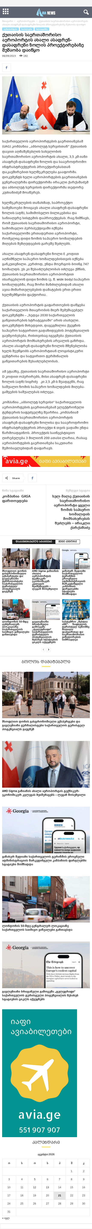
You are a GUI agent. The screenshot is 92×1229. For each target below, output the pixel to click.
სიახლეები (26, 29)
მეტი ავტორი (67, 542)
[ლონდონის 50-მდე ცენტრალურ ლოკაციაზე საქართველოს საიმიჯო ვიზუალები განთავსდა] (16, 609)
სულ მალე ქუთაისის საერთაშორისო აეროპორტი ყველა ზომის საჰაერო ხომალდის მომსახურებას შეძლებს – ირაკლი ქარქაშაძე (71, 512)
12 (34, 1187)
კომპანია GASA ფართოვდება (16, 498)
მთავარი (7, 21)
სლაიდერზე (42, 29)
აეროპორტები (26, 21)
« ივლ (6, 1218)
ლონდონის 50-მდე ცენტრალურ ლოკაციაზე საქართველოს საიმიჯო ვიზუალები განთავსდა (15, 628)
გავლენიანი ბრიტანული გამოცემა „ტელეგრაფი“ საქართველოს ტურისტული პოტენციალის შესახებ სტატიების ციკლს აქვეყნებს (45, 632)
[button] (85, 12)
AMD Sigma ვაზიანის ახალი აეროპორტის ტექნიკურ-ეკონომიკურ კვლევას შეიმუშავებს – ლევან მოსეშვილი (45, 580)
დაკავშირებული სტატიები (34, 542)
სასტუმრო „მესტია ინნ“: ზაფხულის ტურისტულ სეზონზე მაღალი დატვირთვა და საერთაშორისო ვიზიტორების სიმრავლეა (75, 631)
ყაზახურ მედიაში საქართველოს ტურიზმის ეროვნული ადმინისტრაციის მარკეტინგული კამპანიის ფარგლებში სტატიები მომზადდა (74, 582)
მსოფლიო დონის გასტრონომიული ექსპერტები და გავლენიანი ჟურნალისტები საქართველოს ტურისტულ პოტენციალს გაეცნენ (14, 581)
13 (47, 1187)
